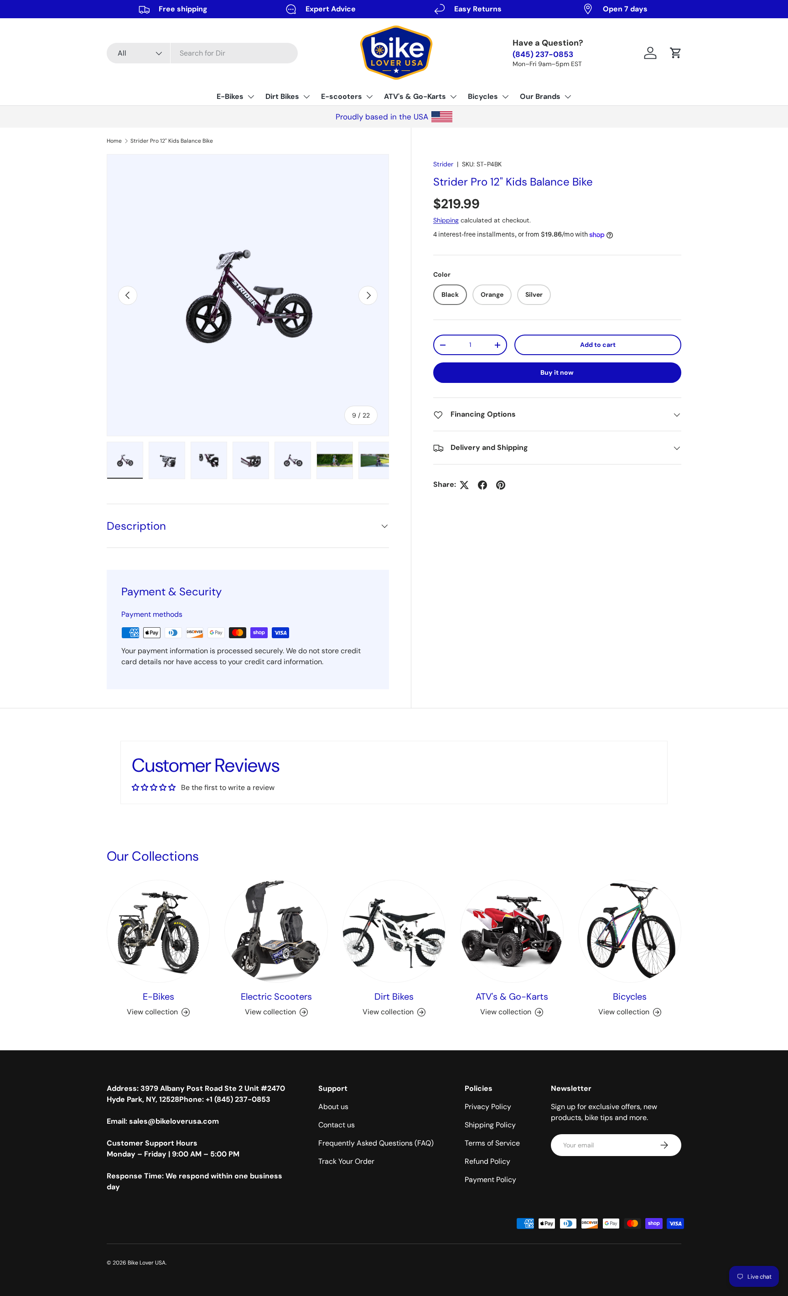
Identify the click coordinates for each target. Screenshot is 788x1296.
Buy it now (557, 373)
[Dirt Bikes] (394, 931)
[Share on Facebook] (482, 485)
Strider (443, 164)
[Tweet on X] (464, 485)
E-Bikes (230, 96)
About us (333, 1106)
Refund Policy (487, 1161)
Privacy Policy (488, 1106)
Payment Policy (490, 1179)
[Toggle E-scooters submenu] (369, 96)
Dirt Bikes (282, 96)
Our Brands (540, 96)
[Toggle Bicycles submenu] (505, 96)
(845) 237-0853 (543, 54)
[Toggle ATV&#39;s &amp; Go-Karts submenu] (453, 96)
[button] (676, 53)
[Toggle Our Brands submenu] (567, 96)
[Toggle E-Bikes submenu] (250, 96)
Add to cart (598, 345)
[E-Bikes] (158, 931)
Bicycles (483, 96)
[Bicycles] (630, 931)
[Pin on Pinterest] (501, 485)
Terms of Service (492, 1143)
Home (114, 141)
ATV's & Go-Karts (415, 96)
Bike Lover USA (147, 1262)
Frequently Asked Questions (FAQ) (376, 1143)
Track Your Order (346, 1161)
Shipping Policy (490, 1125)
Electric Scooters (276, 996)
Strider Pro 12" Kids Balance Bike (171, 141)
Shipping (446, 221)
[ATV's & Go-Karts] (512, 931)
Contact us (336, 1125)
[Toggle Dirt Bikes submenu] (306, 96)
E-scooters (341, 96)
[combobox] (202, 53)
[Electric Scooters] (276, 931)
